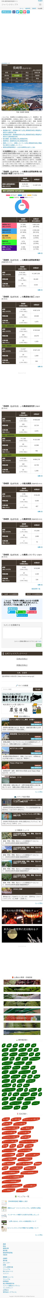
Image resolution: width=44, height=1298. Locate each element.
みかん (26, 1085)
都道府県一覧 (36, 589)
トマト (5, 1072)
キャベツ (13, 1054)
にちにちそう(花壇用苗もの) (12, 1186)
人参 (33, 1045)
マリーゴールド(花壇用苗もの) (13, 1177)
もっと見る (38, 792)
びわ (16, 81)
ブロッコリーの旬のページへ (22, 1004)
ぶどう (34, 1094)
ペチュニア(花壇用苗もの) (11, 1181)
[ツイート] (17, 12)
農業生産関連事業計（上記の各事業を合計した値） (19, 147)
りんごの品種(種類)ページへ (22, 982)
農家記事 (37, 72)
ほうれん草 (23, 1054)
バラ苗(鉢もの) (22, 1190)
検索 (38, 689)
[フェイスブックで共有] (13, 12)
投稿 (38, 645)
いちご (5, 1098)
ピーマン (13, 1072)
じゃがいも (27, 81)
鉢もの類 (20, 1155)
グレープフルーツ (8, 1090)
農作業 (5, 1260)
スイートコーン (16, 1103)
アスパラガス (37, 81)
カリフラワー (7, 1063)
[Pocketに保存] (24, 12)
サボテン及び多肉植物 (24, 1163)
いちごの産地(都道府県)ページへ (22, 1018)
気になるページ (8, 1271)
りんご (20, 1090)
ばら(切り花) (7, 1124)
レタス (29, 1063)
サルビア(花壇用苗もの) (29, 1172)
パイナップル (30, 1098)
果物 (37, 78)
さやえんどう (7, 1107)
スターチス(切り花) (9, 1132)
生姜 (13, 1081)
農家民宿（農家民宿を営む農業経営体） (16, 141)
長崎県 (34, 8)
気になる (7, 12)
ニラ (18, 1059)
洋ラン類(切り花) (27, 1128)
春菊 (12, 1059)
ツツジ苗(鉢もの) (8, 1190)
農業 (6, 72)
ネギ (31, 1054)
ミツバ (5, 1059)
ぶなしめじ (6, 1085)
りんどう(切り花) (19, 1124)
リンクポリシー (8, 1288)
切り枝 (13, 1146)
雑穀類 (37, 75)
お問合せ (6, 1290)
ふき (37, 1054)
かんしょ (6, 1076)
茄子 (32, 1067)
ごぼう (5, 1050)
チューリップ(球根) (9, 1150)
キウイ (5, 1103)
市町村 (5, 1255)
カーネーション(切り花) (31, 1119)
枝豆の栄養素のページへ (22, 989)
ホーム (21, 8)
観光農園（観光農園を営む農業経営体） (16, 139)
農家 (16, 72)
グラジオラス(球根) (25, 1150)
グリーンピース (25, 1072)
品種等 (5, 1258)
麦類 (27, 78)
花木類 (5, 1168)
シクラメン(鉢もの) (32, 1155)
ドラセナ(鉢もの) (16, 1168)
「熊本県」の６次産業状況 (33, 594)
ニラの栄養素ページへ (22, 1011)
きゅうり (16, 1067)
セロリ (25, 1059)
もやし (24, 1107)
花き (6, 81)
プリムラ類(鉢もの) (9, 1159)
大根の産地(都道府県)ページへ (22, 996)
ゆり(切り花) (26, 1137)
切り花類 (6, 1119)
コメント (6, 1273)
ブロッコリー (19, 1063)
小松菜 (5, 1054)
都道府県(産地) (8, 1252)
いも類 (7, 78)
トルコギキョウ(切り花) (10, 1137)
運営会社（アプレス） (10, 1292)
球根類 (20, 1146)
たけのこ (13, 1050)
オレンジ (27, 1103)
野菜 (27, 75)
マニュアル (6, 1269)
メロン (13, 1098)
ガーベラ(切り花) (24, 1132)
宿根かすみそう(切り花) (10, 1128)
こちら (39, 641)
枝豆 (34, 1072)
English (40, 1)
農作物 (7, 75)
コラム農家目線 (8, 1267)
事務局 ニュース (8, 1277)
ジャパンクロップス (10, 4)
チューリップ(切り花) (10, 1141)
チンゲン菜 (6, 1067)
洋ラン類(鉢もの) (8, 1163)
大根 (21, 1045)
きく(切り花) (16, 1119)
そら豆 (17, 1107)
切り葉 (5, 1146)
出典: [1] (40, 253)
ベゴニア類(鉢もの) (25, 1159)
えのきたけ (30, 1081)
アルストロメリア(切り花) (28, 1141)
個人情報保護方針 (8, 1283)
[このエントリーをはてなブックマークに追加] (28, 12)
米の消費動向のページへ (22, 1032)
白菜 (30, 1050)
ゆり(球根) (29, 1146)
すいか (20, 1098)
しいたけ (21, 1081)
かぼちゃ (25, 1067)
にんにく (6, 1081)
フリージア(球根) (8, 1155)
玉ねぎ (37, 1076)
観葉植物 (38, 1163)
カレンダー (6, 1263)
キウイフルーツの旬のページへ (22, 1025)
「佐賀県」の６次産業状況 (10, 594)
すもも (16, 1094)
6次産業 (16, 75)
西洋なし (33, 1090)
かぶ (27, 1045)
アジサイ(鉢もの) (30, 1186)
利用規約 (6, 1281)
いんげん (36, 1103)
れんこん (22, 1050)
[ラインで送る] (21, 12)
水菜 (36, 1050)
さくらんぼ (25, 1094)
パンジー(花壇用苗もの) (10, 1172)
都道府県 (27, 8)
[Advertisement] (22, 37)
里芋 (23, 1076)
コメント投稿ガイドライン (11, 1285)
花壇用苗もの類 (30, 1168)
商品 (27, 72)
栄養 (4, 1265)
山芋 (30, 1076)
